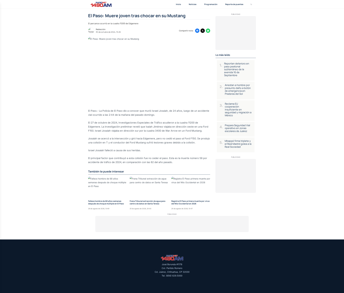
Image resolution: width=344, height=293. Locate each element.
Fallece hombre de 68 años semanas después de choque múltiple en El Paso (106, 202)
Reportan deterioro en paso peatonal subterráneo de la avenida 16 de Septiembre (236, 69)
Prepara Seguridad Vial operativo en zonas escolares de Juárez (237, 128)
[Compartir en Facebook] (197, 31)
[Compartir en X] (202, 31)
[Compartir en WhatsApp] (208, 31)
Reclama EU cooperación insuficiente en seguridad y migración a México (238, 109)
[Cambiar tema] (251, 4)
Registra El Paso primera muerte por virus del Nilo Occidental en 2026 (190, 202)
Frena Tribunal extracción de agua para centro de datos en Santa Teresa (147, 202)
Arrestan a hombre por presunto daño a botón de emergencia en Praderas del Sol (238, 89)
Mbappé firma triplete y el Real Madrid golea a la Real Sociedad (238, 143)
